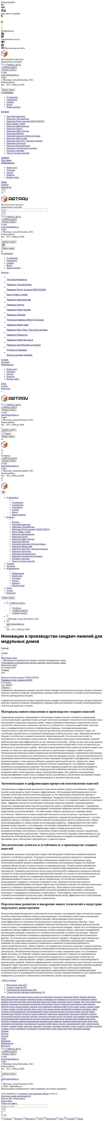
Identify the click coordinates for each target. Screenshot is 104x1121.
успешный (31, 1029)
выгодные (41, 1002)
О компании (7, 92)
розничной (76, 1021)
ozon (8, 997)
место (40, 1009)
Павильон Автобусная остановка (21, 148)
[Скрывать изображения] (2, 37)
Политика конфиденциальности (16, 1096)
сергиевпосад (17, 1024)
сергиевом (6, 1024)
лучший (19, 1009)
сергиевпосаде (31, 1024)
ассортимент (47, 997)
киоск (12, 1007)
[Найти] (3, 213)
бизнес (76, 997)
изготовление (47, 1004)
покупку (34, 1016)
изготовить (35, 1004)
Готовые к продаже (15, 150)
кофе (64, 1007)
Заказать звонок (8, 70)
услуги (12, 1029)
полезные (51, 1016)
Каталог (5, 111)
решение (58, 1021)
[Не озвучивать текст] (2, 46)
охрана (34, 1014)
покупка (17, 1016)
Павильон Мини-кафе (16, 138)
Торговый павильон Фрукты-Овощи (23, 136)
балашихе (68, 997)
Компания (5, 1041)
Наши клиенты (13, 107)
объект (92, 1011)
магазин (27, 1009)
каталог (57, 1004)
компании (47, 1007)
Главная (4, 1031)
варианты (31, 999)
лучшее (4, 1009)
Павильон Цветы (14, 128)
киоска (19, 1007)
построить (68, 1016)
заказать (5, 1004)
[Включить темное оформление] (3, 245)
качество (5, 1007)
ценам (59, 1029)
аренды (38, 997)
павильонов (63, 1014)
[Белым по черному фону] (2, 19)
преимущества (26, 1019)
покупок (42, 1016)
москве (57, 1009)
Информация (7, 163)
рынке (84, 1021)
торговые (47, 1026)
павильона (52, 1014)
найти (94, 1009)
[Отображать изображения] (2, 33)
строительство (92, 1024)
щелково (86, 1029)
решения (66, 1021)
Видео (9, 104)
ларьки (83, 1007)
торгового (37, 1026)
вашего (40, 999)
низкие (45, 1011)
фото (49, 1029)
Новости (10, 175)
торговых (65, 1026)
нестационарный (34, 1011)
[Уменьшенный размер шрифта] (2, 5)
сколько (41, 1024)
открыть (18, 1014)
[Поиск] (3, 190)
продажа (37, 1019)
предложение (79, 1016)
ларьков (90, 1007)
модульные (48, 1009)
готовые (76, 1002)
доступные (91, 1002)
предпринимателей (10, 1019)
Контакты (6, 187)
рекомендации (46, 1021)
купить (70, 1007)
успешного (21, 1029)
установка (41, 1029)
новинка (53, 1011)
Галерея (10, 102)
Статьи (4, 184)
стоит (82, 1024)
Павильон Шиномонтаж (17, 126)
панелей (84, 1014)
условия (5, 1029)
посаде (59, 1016)
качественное (76, 1004)
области (84, 1011)
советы (55, 1024)
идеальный (24, 1004)
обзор (77, 1011)
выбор (94, 999)
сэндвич (5, 1026)
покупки (26, 1016)
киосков (33, 1007)
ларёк (97, 1007)
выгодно (13, 1002)
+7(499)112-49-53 (13, 65)
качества (65, 1004)
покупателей (7, 1016)
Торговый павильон (15, 116)
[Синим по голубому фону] (2, 22)
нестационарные (18, 1011)
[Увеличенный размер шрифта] (3, 11)
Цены (4, 182)
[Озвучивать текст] (2, 42)
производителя (57, 1019)
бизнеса (83, 997)
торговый (56, 1026)
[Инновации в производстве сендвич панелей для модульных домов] (33, 663)
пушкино (13, 1021)
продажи (46, 1019)
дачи (83, 1002)
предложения (92, 1016)
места (34, 1009)
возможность (63, 999)
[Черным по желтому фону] (2, 25)
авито (13, 997)
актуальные (22, 997)
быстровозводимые (10, 999)
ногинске (70, 1011)
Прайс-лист (11, 167)
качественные (89, 1004)
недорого (5, 1011)
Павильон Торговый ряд (17, 119)
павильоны (74, 1014)
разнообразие (33, 1021)
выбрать (5, 1002)
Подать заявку (8, 90)
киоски (25, 1007)
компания (57, 1007)
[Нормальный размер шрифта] (3, 7)
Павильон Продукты (16, 143)
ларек (76, 1007)
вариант (23, 999)
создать (62, 1024)
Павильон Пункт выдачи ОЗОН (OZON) (25, 121)
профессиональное (86, 1019)
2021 (3, 997)
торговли (28, 1026)
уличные (89, 1026)
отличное (26, 1014)
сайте (95, 1021)
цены (70, 1029)
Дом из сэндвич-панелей (17, 153)
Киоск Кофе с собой (15, 124)
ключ (40, 1007)
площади (92, 1014)
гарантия (61, 1002)
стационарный (73, 1024)
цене (65, 1029)
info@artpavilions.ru (10, 75)
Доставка (6, 160)
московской (66, 1009)
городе (69, 1002)
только (20, 1026)
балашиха (58, 997)
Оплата (9, 172)
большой (91, 997)
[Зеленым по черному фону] (2, 28)
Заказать (5, 688)
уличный (98, 1026)
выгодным (52, 1002)
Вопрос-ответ (12, 177)
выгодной (31, 1002)
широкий (77, 1029)
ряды (90, 1021)
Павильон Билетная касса (18, 146)
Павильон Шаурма (15, 133)
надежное (76, 1009)
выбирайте (85, 999)
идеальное (14, 1004)
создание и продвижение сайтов (33, 1093)
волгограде (75, 999)
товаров (13, 1026)
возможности (50, 999)
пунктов (5, 1021)
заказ (98, 1002)
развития (22, 1021)
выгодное (22, 1002)
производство (71, 1019)
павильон (42, 1014)
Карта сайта (6, 1101)
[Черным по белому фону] (2, 16)
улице (73, 1026)
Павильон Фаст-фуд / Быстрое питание (24, 141)
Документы (11, 99)
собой (48, 1024)
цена (54, 1029)
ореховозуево (7, 1014)
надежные (86, 1009)
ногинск (62, 1011)
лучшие (11, 1009)
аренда (31, 997)
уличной (80, 1026)
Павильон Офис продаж (17, 131)
